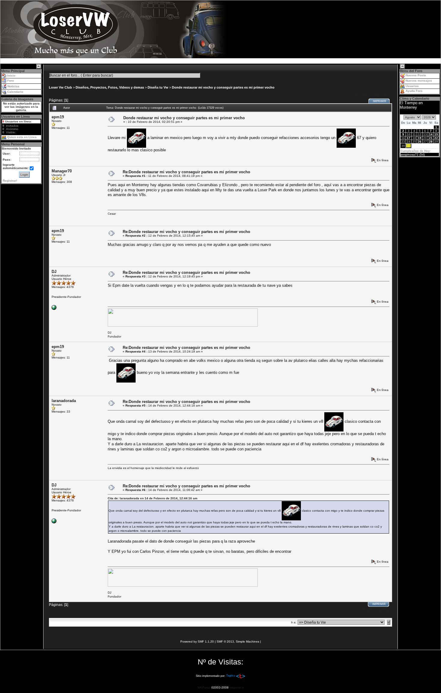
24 (408, 141)
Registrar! (10, 180)
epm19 (58, 117)
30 (403, 145)
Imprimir (379, 101)
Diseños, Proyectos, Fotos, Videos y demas (110, 87)
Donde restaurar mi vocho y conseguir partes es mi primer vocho (223, 87)
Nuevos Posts (416, 75)
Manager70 (62, 171)
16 (403, 138)
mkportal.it (237, 687)
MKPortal (204, 687)
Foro (10, 80)
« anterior (364, 95)
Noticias (14, 86)
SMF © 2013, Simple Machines (238, 641)
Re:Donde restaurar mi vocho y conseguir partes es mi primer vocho (186, 172)
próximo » (381, 95)
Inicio (11, 75)
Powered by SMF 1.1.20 (197, 641)
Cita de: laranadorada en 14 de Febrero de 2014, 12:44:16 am (152, 498)
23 (403, 141)
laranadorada (64, 400)
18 (414, 138)
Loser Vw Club (60, 87)
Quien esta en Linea (22, 137)
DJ (54, 271)
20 (425, 138)
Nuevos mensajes (419, 80)
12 (420, 134)
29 (436, 141)
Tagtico (230, 675)
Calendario (15, 91)
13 (425, 134)
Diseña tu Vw (158, 87)
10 (408, 134)
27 (425, 141)
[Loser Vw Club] (54, 307)
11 (414, 134)
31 (408, 145)
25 (414, 141)
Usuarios (412, 86)
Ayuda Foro (414, 90)
